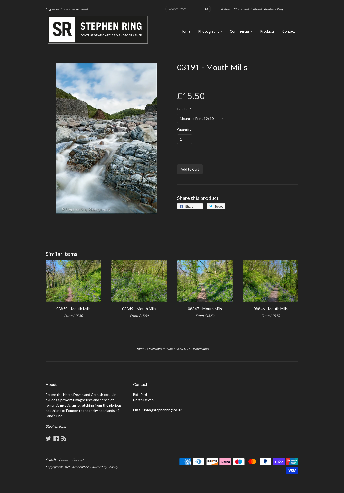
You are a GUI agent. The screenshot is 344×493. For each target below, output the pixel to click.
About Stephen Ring (268, 9)
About (63, 459)
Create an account (74, 9)
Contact (288, 31)
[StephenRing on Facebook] (56, 438)
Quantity (184, 129)
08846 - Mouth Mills (271, 308)
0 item (226, 9)
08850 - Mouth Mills (73, 308)
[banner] (98, 30)
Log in (50, 9)
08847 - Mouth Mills (205, 308)
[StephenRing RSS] (64, 438)
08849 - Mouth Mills (139, 308)
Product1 (184, 109)
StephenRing (80, 467)
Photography (209, 31)
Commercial (240, 31)
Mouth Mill (171, 349)
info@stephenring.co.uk (163, 410)
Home (186, 31)
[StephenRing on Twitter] (48, 438)
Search (51, 459)
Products (267, 31)
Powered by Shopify (104, 467)
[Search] (206, 8)
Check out (241, 9)
